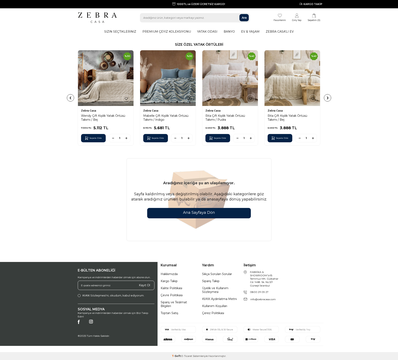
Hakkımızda (169, 274)
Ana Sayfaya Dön (199, 212)
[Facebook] (82, 324)
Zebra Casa (88, 110)
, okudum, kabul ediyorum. (113, 295)
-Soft (176, 356)
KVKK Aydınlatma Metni (219, 299)
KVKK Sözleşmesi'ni (96, 295)
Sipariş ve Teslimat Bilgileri (174, 304)
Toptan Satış (169, 313)
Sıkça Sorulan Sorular (217, 274)
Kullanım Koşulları (214, 306)
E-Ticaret (186, 356)
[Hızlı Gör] (85, 99)
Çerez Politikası (213, 313)
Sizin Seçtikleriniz (120, 31)
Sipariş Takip (211, 281)
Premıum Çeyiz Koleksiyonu (166, 31)
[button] (70, 97)
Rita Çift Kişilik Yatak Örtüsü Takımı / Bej (287, 117)
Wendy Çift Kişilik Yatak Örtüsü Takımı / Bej (103, 117)
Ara (244, 18)
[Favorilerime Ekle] (126, 99)
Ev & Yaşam (250, 31)
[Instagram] (93, 324)
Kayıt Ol (144, 285)
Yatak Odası (207, 31)
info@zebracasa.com (263, 299)
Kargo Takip (169, 281)
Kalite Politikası (171, 288)
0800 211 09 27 (259, 292)
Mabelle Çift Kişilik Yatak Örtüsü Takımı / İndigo (165, 117)
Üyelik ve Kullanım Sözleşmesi (215, 290)
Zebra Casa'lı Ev (280, 31)
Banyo (229, 31)
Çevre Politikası (172, 295)
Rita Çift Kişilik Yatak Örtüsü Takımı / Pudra (225, 117)
